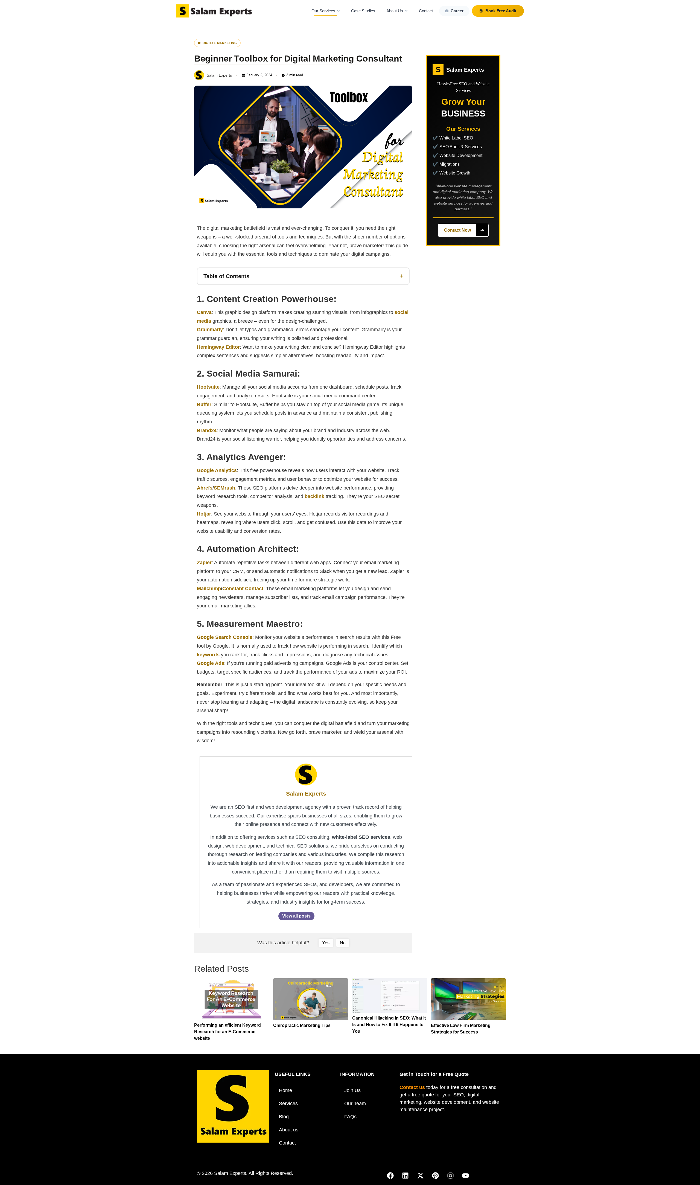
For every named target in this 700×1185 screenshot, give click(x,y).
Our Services (323, 10)
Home (285, 1090)
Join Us (352, 1090)
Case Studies (363, 10)
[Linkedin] (405, 1175)
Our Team (355, 1103)
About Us (394, 10)
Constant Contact (242, 588)
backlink (314, 496)
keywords (208, 654)
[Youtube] (465, 1175)
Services (288, 1103)
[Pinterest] (435, 1175)
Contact (426, 10)
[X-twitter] (420, 1175)
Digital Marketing (220, 43)
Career (457, 10)
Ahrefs (204, 488)
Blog (284, 1116)
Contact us (412, 1087)
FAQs (350, 1116)
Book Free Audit (500, 10)
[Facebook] (390, 1175)
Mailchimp (209, 588)
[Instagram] (450, 1175)
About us (288, 1129)
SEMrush (224, 488)
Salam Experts (306, 793)
